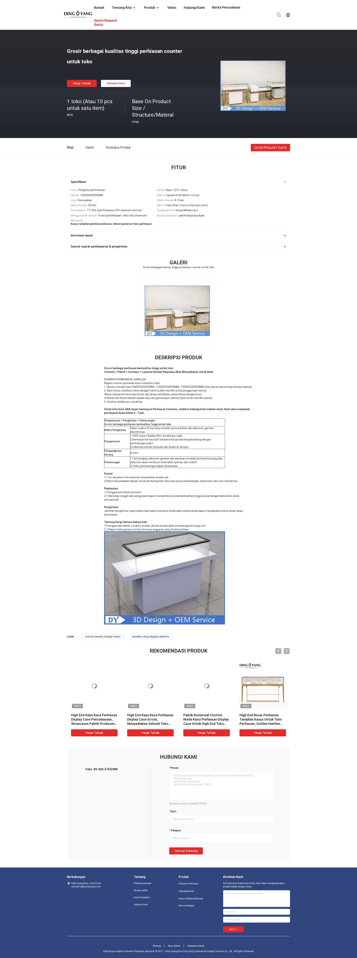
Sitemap (157, 946)
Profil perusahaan (143, 883)
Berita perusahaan (226, 7)
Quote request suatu (270, 147)
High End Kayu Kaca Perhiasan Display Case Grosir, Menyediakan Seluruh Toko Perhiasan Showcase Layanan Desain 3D (150, 723)
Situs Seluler (174, 946)
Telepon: (176, 830)
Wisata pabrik (141, 890)
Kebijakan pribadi (195, 946)
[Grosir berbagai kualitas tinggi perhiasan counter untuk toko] (253, 85)
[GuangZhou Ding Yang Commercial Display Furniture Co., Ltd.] (78, 13)
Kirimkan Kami (116, 83)
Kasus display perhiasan (190, 898)
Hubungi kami (141, 904)
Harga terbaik (82, 83)
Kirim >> (233, 929)
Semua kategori (186, 905)
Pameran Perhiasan (188, 883)
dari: (174, 811)
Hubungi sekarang (186, 851)
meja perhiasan (186, 891)
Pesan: (175, 767)
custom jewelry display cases (102, 636)
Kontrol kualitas (142, 897)
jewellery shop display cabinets (150, 636)
